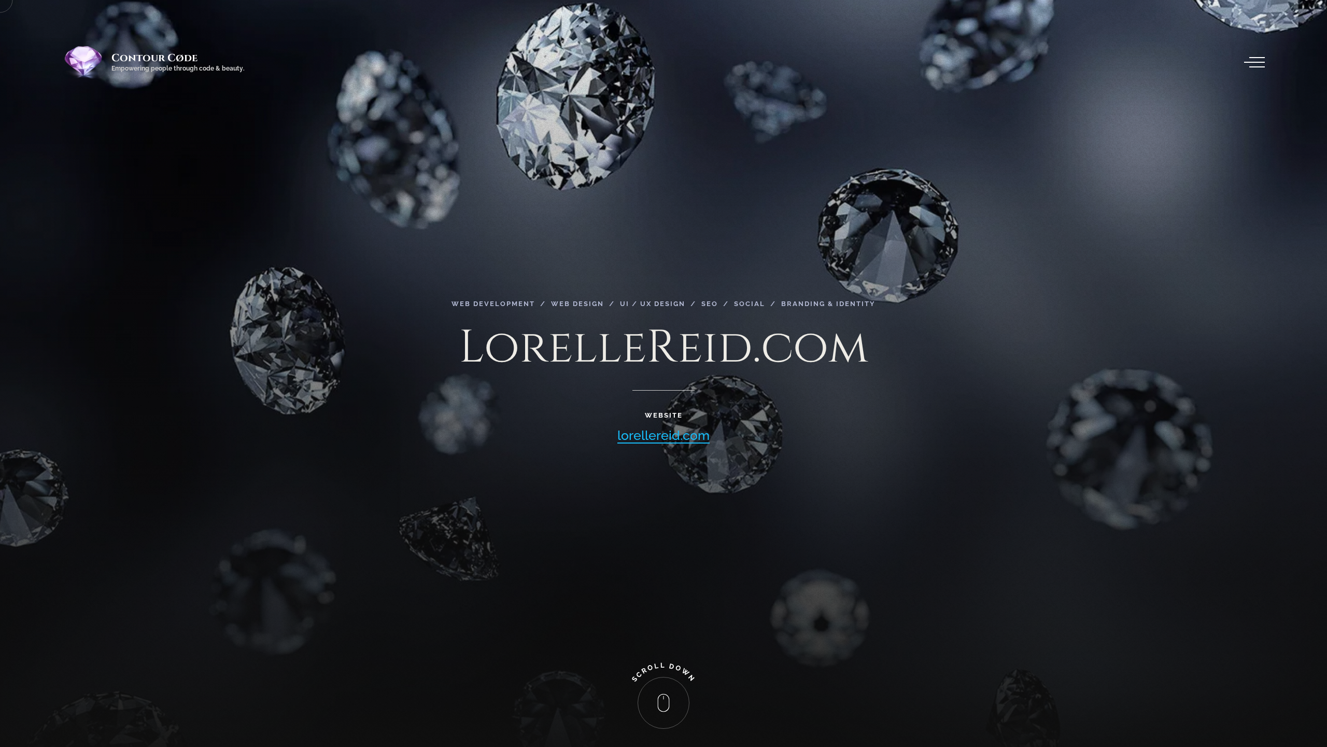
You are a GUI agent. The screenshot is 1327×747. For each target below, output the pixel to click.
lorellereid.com (663, 435)
